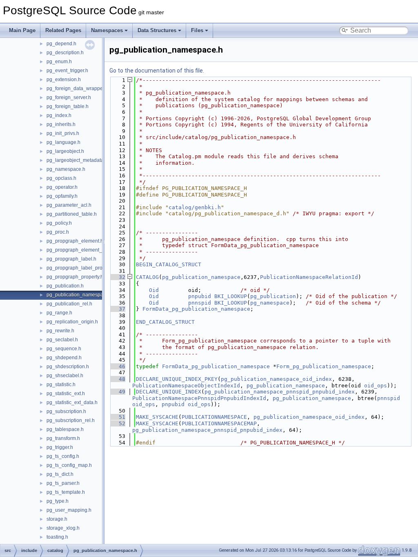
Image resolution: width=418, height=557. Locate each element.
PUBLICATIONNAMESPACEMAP (219, 423)
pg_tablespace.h (65, 429)
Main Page (22, 30)
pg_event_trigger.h (67, 70)
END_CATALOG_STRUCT (165, 322)
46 (117, 366)
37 (117, 309)
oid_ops (375, 385)
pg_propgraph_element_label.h (82, 250)
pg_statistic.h (61, 384)
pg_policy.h (59, 223)
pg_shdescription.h (68, 366)
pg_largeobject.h (65, 151)
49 (117, 392)
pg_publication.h (65, 286)
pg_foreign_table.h (68, 106)
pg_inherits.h (61, 124)
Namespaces (107, 30)
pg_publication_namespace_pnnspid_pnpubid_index (280, 392)
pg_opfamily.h (62, 196)
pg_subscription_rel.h (71, 420)
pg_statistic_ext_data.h (72, 402)
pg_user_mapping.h (69, 510)
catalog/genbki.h (195, 207)
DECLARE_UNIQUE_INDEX (168, 392)
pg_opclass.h (61, 178)
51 (117, 417)
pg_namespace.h (66, 169)
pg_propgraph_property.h (75, 277)
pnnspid (199, 303)
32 (117, 277)
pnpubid (199, 296)
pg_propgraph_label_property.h (82, 268)
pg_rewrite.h (60, 331)
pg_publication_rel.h (69, 304)
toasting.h (57, 537)
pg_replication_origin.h (72, 322)
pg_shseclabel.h (65, 375)
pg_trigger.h (60, 447)
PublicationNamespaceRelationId (309, 277)
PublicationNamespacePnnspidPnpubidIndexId (199, 398)
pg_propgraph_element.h (75, 241)
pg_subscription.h (66, 411)
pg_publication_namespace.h (80, 295)
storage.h (57, 519)
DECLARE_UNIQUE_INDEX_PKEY (177, 379)
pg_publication (273, 296)
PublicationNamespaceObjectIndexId (186, 385)
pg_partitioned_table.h (72, 214)
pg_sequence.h (64, 348)
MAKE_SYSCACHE (157, 417)
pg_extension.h (64, 79)
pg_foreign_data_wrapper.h (77, 88)
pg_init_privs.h (63, 133)
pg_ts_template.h (66, 492)
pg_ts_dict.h (60, 474)
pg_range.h (59, 313)
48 (117, 379)
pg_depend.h (61, 43)
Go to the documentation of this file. (156, 70)
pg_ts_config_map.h (69, 465)
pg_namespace (269, 303)
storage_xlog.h (63, 528)
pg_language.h (63, 142)
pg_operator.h (62, 187)
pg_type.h (58, 501)
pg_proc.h (58, 232)
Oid (154, 290)
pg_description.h (65, 52)
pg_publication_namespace (201, 277)
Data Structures (157, 30)
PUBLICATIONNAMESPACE (214, 417)
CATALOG (147, 277)
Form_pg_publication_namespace (323, 366)
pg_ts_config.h (63, 456)
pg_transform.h (63, 438)
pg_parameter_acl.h (69, 205)
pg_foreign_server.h (69, 97)
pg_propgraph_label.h (71, 259)
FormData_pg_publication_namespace (196, 309)
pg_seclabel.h (62, 340)
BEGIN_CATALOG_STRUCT (168, 264)
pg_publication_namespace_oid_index (276, 379)
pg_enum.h (59, 61)
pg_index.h (59, 115)
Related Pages (63, 30)
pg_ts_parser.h (63, 483)
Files (197, 30)
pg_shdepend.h (64, 357)
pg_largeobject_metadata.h (77, 160)
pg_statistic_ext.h (66, 393)
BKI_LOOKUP (230, 296)
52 (117, 423)
